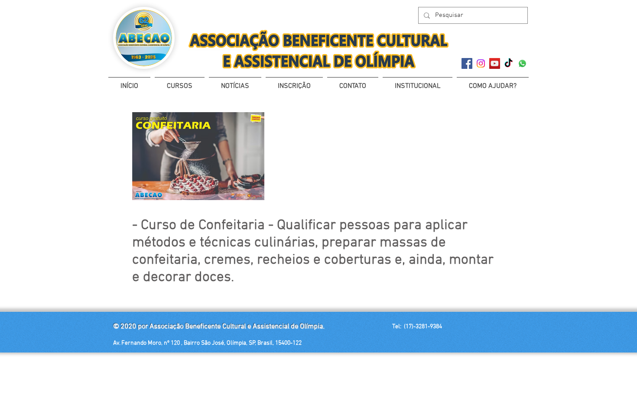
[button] (180, 82)
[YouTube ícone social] (494, 63)
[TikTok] (508, 63)
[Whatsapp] (522, 63)
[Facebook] (467, 63)
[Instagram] (480, 63)
